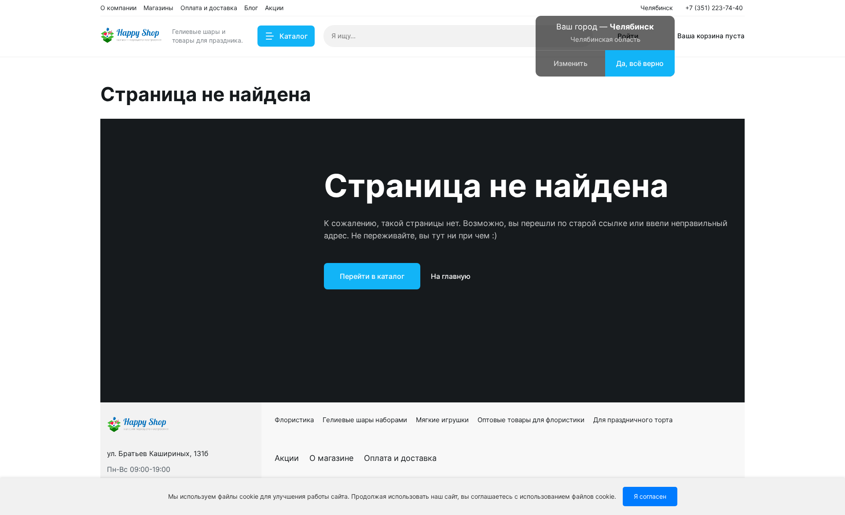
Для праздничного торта (632, 420)
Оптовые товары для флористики (531, 420)
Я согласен (650, 496)
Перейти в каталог (372, 276)
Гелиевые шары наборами (365, 420)
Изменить (571, 63)
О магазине (331, 458)
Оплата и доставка (400, 458)
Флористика (294, 420)
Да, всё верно (640, 63)
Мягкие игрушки (442, 420)
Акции (287, 458)
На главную (450, 276)
